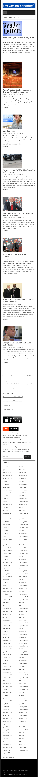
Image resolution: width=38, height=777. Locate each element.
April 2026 (5, 470)
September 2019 (23, 553)
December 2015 (7, 597)
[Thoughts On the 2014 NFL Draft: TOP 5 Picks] (12, 333)
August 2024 (22, 493)
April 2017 (21, 579)
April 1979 (21, 704)
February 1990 (7, 672)
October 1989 (7, 678)
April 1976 (5, 727)
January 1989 (22, 683)
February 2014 (7, 620)
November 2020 (7, 539)
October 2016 (23, 588)
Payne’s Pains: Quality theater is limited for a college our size (17, 91)
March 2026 (22, 470)
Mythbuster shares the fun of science (16, 255)
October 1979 (23, 701)
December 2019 (7, 551)
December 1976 (23, 715)
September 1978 (7, 715)
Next (34, 371)
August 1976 (22, 721)
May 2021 (5, 530)
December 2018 (7, 562)
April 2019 (21, 556)
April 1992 (5, 652)
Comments (13, 429)
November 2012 (23, 634)
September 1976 (7, 721)
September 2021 (23, 527)
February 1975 (7, 744)
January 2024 (6, 501)
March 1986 (6, 695)
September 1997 (7, 649)
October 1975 (23, 733)
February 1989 (7, 683)
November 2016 (7, 588)
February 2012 (7, 640)
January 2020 (22, 548)
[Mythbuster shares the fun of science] (12, 245)
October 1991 (7, 657)
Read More (5, 55)
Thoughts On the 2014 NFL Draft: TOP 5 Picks (17, 344)
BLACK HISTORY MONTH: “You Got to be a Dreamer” (18, 301)
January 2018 (6, 574)
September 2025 (7, 478)
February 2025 (23, 484)
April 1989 (5, 680)
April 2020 (5, 545)
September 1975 (7, 735)
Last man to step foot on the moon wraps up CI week (18, 214)
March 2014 (22, 617)
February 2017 (23, 582)
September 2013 (23, 626)
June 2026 (5, 467)
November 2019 (23, 551)
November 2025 (7, 475)
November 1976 (7, 718)
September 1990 (23, 666)
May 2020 (21, 542)
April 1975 (5, 741)
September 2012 (7, 637)
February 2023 (7, 513)
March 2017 (6, 582)
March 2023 (22, 510)
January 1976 (6, 730)
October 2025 (23, 475)
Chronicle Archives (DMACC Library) (13, 397)
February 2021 (23, 533)
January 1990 (22, 672)
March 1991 (6, 660)
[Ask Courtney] (12, 122)
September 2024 (7, 493)
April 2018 (21, 568)
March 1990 (22, 669)
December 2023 (23, 501)
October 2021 (7, 527)
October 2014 (23, 611)
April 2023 (5, 510)
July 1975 (21, 735)
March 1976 (22, 727)
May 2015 (21, 603)
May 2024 (5, 496)
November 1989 (23, 675)
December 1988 (7, 686)
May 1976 (21, 724)
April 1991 (21, 657)
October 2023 (23, 504)
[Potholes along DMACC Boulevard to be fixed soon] (12, 161)
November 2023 (7, 504)
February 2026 (7, 472)
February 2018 (23, 571)
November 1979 (7, 701)
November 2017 (7, 577)
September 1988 (23, 689)
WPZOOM (24, 774)
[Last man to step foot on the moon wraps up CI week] (12, 204)
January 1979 (6, 709)
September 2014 (7, 614)
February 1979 (23, 707)
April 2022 (21, 519)
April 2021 (21, 530)
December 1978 (23, 709)
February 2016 (23, 594)
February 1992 (23, 652)
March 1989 (22, 680)
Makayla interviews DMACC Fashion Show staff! (16, 440)
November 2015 (23, 597)
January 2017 (6, 585)
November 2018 (23, 562)
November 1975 (7, 733)
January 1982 (22, 698)
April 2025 (21, 481)
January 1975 (22, 744)
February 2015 (7, 608)
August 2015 (6, 603)
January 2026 (22, 472)
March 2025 (6, 484)
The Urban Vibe (7, 405)
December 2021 (7, 524)
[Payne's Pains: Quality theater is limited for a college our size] (12, 75)
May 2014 (21, 614)
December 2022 (23, 513)
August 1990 (6, 669)
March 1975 (22, 741)
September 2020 (7, 542)
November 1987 (7, 692)
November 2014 (7, 611)
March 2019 (6, 559)
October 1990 (7, 666)
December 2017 (23, 574)
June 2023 (5, 507)
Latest (6, 429)
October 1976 (23, 718)
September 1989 (23, 678)
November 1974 (23, 747)
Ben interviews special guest (11, 447)
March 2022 (6, 522)
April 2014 (5, 617)
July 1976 (5, 724)
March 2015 (22, 605)
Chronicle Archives (8, 393)
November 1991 (23, 654)
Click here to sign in (8, 757)
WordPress (12, 774)
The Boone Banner (8, 409)
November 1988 (23, 686)
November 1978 (7, 712)
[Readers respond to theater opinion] (12, 28)
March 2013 (6, 631)
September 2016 (7, 591)
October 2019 (7, 553)
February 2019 (23, 559)
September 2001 (23, 646)
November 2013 (23, 623)
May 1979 (5, 704)
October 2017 (23, 577)
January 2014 (22, 620)
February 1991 (23, 660)
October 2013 (7, 626)
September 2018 (23, 565)
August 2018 (6, 568)
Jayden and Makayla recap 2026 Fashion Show (16, 449)
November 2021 (23, 524)
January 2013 (6, 634)
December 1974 (7, 747)
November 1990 (23, 663)
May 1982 (21, 695)
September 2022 (7, 519)
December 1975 (23, 730)
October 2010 (7, 643)
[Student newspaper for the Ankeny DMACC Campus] (19, 5)
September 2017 (7, 579)
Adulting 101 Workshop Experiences (13, 433)
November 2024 (7, 490)
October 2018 (7, 565)
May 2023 (21, 507)
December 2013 (7, 623)
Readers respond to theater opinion (18, 37)
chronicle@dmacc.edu (14, 388)
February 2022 (23, 522)
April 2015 (5, 605)
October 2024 (23, 490)
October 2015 (7, 600)
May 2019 (5, 556)
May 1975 (21, 738)
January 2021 (6, 536)
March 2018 (6, 571)
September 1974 (23, 750)
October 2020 (23, 539)
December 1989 (7, 675)
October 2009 (23, 643)
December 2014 (23, 608)
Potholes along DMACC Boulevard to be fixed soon (19, 171)
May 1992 (21, 649)
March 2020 (22, 545)
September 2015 (23, 600)
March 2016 (6, 594)
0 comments (20, 40)
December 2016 (23, 585)
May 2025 (5, 481)
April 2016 (21, 591)
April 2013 (21, 629)
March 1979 (6, 707)
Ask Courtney (9, 131)
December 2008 (7, 646)
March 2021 (6, 533)
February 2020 (7, 548)
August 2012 (22, 637)
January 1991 (6, 663)
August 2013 (6, 629)
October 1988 (7, 689)
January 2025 (6, 487)
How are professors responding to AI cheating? (16, 451)
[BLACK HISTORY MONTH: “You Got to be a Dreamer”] (12, 290)
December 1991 (7, 654)
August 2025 (22, 478)
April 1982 (5, 698)
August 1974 (6, 753)
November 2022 (7, 516)
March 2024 (6, 498)
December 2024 (23, 487)
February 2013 (23, 631)
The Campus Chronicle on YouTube (12, 401)
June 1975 (5, 738)
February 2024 (23, 498)
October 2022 (23, 516)
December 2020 (23, 536)
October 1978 (23, 712)
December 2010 (23, 640)
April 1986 (21, 692)
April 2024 (21, 496)
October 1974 (7, 750)
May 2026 (21, 467)
